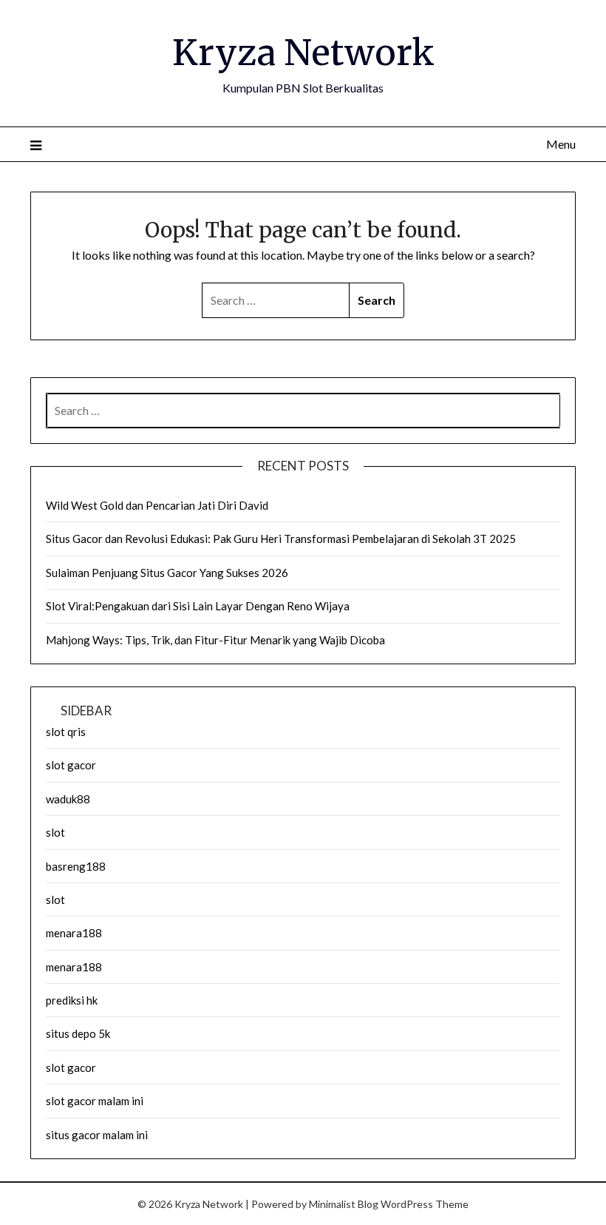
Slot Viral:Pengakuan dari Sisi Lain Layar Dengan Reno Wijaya (198, 605)
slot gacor (71, 765)
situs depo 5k (78, 1033)
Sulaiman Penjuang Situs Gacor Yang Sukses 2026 (167, 572)
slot (55, 832)
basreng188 (76, 866)
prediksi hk (72, 1000)
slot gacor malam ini (94, 1100)
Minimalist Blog (343, 1204)
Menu (561, 144)
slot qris (66, 731)
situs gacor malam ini (97, 1134)
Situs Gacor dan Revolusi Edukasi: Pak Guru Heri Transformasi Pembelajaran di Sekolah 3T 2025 (281, 538)
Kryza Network (303, 52)
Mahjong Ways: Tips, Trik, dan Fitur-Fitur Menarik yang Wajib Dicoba (215, 640)
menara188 (74, 932)
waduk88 (68, 799)
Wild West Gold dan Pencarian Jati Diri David (157, 505)
